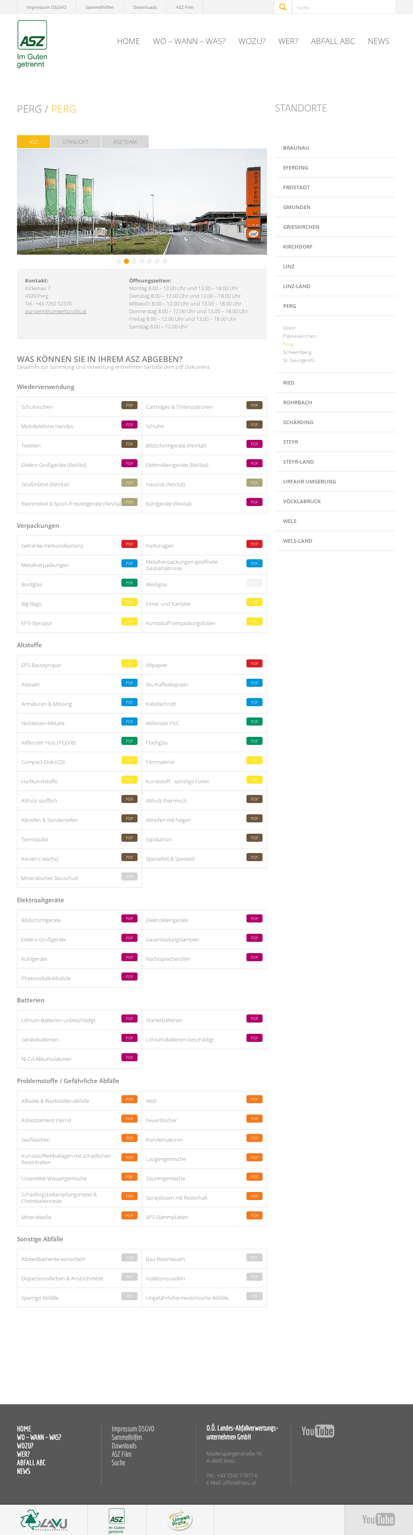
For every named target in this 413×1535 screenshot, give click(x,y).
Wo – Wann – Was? (189, 41)
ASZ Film (185, 7)
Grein (289, 327)
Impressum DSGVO (47, 7)
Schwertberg (297, 352)
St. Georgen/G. (299, 360)
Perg (288, 344)
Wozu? (251, 41)
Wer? (288, 41)
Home (128, 41)
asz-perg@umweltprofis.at (55, 311)
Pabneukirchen (299, 336)
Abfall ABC (333, 41)
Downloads (145, 7)
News (379, 41)
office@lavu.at (239, 1482)
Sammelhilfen (100, 7)
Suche (118, 1462)
